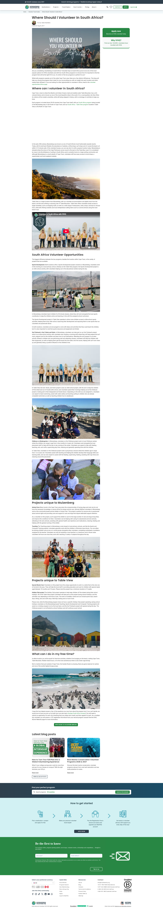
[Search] (107, 7)
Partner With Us (83, 893)
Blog (80, 885)
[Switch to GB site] (42, 887)
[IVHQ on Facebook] (33, 894)
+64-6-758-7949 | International (106, 885)
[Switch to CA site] (47, 887)
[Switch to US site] (34, 887)
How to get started (81, 803)
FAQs (60, 891)
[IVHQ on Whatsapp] (52, 894)
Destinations (45, 7)
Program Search (64, 885)
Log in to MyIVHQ (63, 896)
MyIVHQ (133, 7)
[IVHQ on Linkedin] (46, 894)
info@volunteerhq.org (104, 882)
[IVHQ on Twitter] (42, 894)
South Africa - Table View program (78, 104)
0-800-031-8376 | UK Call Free (106, 889)
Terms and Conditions (85, 889)
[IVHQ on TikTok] (39, 894)
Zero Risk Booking (64, 887)
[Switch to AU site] (38, 887)
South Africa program (85, 102)
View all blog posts (39, 776)
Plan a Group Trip (64, 889)
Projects (55, 7)
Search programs (122, 792)
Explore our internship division (123, 906)
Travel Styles (66, 7)
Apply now (66, 724)
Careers (81, 887)
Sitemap (81, 896)
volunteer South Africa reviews (76, 713)
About (94, 7)
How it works (77, 7)
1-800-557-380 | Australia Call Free (107, 891)
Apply (125, 7)
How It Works (62, 882)
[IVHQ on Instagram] (36, 894)
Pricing (87, 7)
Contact (118, 7)
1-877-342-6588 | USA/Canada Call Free (109, 887)
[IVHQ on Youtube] (49, 894)
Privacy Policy (82, 891)
